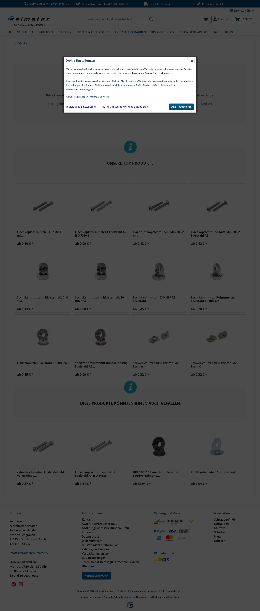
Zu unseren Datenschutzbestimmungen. (153, 73)
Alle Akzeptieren (181, 106)
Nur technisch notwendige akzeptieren (125, 106)
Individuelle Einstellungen (81, 106)
